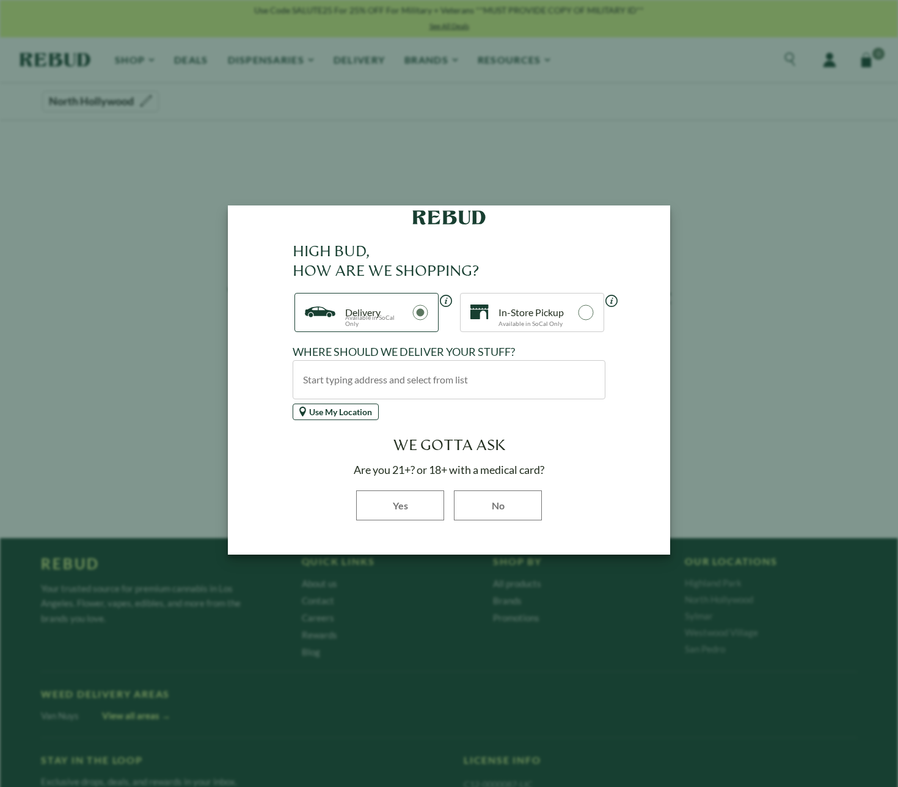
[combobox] (449, 379)
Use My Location (340, 412)
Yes (418, 504)
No (498, 505)
